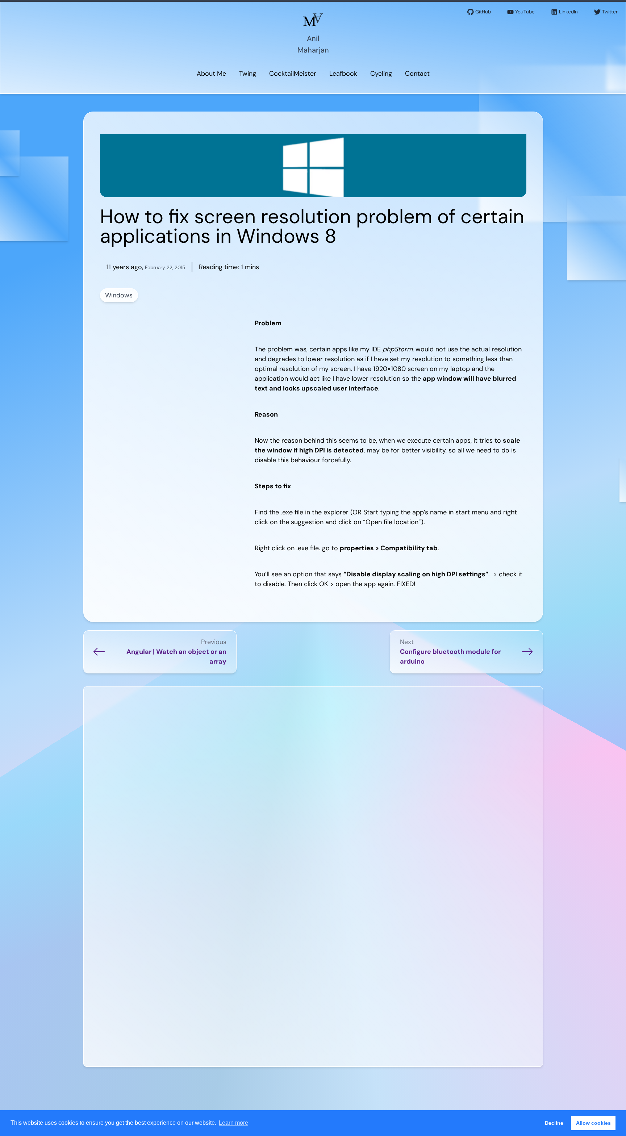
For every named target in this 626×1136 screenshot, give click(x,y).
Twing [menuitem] (247, 73)
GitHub (483, 12)
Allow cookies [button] (593, 1123)
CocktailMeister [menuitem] (292, 73)
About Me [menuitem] (211, 73)
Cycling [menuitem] (381, 73)
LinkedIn (568, 12)
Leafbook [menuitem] (343, 73)
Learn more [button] (233, 1123)
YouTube (525, 12)
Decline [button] (554, 1123)
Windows (119, 295)
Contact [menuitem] (417, 73)
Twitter (610, 12)
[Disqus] (313, 783)
